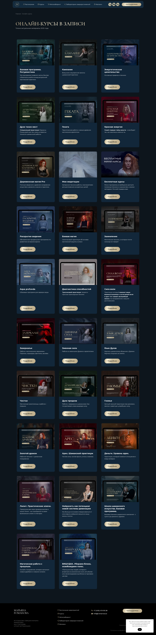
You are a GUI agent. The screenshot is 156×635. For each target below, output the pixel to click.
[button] (131, 4)
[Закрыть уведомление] (152, 620)
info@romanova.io (100, 613)
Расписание (29, 4)
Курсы (41, 4)
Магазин (99, 4)
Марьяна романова (21, 612)
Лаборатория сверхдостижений (78, 4)
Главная (18, 14)
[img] (110, 4)
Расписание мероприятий (69, 610)
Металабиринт (55, 4)
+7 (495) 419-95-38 (100, 610)
